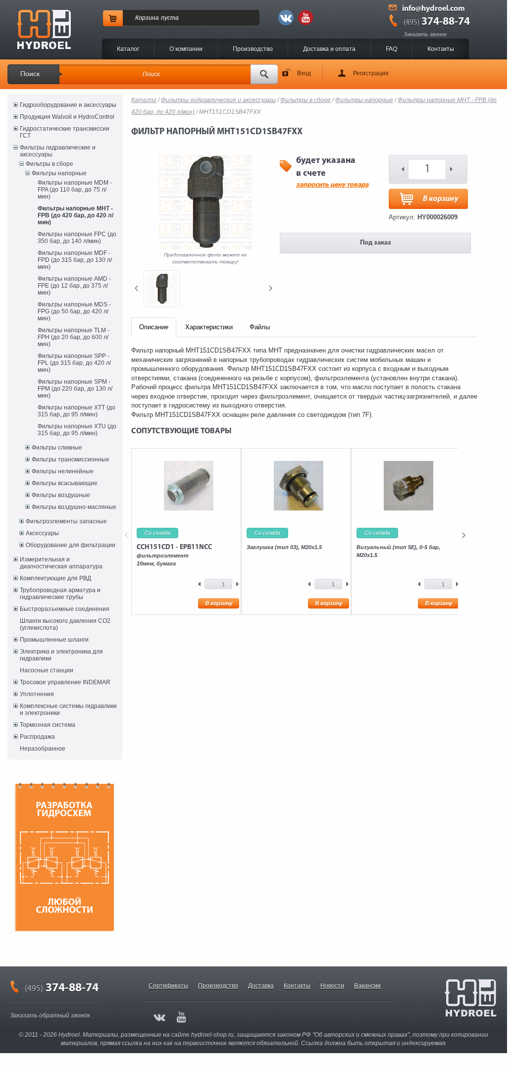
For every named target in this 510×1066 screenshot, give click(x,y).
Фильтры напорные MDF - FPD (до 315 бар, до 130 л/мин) (75, 260)
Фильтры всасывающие (65, 483)
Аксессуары (42, 533)
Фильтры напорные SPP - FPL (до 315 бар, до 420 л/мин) (74, 363)
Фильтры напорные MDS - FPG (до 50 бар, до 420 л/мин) (74, 311)
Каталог (128, 49)
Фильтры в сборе (49, 163)
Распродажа (37, 736)
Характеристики (209, 327)
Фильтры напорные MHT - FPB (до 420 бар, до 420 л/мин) (75, 215)
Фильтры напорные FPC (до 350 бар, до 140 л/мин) (77, 238)
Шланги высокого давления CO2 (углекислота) (65, 624)
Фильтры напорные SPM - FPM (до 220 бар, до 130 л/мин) (75, 388)
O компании (186, 49)
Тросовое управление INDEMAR (65, 682)
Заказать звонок (425, 34)
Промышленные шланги (54, 639)
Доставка (261, 985)
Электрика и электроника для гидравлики (61, 655)
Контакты (440, 49)
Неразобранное (42, 748)
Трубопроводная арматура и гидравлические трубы (60, 594)
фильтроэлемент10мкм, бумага (174, 555)
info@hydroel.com (433, 9)
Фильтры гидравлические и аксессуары (58, 151)
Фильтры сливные (57, 447)
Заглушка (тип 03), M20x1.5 (284, 547)
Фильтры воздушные (61, 495)
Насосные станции (46, 670)
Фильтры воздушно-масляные (74, 507)
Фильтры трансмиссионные (70, 459)
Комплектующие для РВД (55, 578)
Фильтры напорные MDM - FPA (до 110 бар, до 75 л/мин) (75, 189)
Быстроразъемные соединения (64, 609)
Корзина (147, 17)
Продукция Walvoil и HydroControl (67, 116)
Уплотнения (37, 694)
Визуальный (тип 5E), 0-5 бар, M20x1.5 (398, 551)
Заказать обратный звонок (50, 1015)
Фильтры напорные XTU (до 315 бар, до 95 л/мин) (77, 430)
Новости (332, 985)
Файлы (260, 327)
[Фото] (162, 288)
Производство (253, 49)
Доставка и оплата (329, 49)
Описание (153, 327)
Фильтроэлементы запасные (66, 521)
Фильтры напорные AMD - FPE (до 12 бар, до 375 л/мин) (74, 285)
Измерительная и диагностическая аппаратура (61, 563)
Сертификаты (168, 985)
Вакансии (367, 985)
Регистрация (371, 73)
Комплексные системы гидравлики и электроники (68, 709)
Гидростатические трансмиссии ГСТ (64, 132)
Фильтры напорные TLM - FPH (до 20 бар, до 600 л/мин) (73, 337)
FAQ (391, 49)
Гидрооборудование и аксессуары (68, 105)
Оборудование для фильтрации (70, 545)
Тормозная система (47, 724)
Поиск (30, 74)
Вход (304, 73)
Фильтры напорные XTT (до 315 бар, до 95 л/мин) (76, 411)
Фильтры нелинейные (63, 471)
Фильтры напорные (59, 173)
